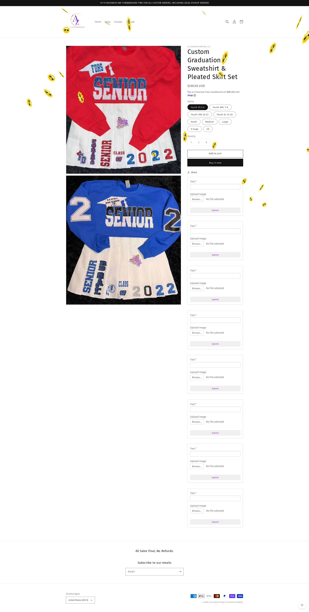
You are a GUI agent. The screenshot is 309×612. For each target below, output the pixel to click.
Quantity (191, 136)
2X (208, 128)
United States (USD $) (78, 600)
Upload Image (198, 194)
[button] (227, 21)
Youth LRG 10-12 (200, 114)
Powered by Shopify (235, 602)
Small (194, 121)
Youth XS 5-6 (198, 107)
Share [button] (194, 172)
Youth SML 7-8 (220, 107)
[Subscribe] (179, 571)
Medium (209, 121)
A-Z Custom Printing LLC (218, 602)
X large (194, 128)
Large (225, 121)
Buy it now (215, 162)
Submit (215, 210)
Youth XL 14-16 (225, 114)
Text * (193, 181)
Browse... (196, 199)
